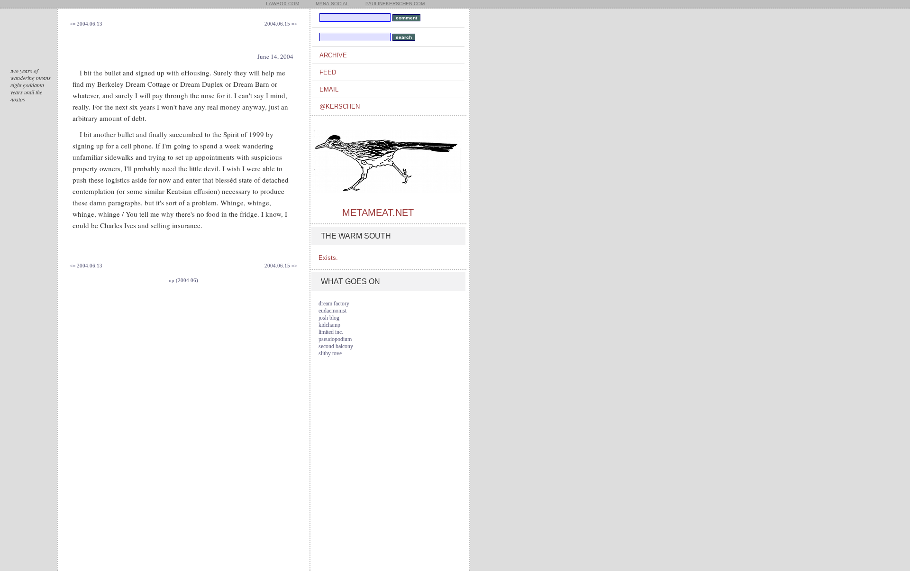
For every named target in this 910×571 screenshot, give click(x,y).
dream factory (333, 303)
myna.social (332, 3)
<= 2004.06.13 (86, 24)
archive (333, 55)
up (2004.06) (183, 280)
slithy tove (330, 353)
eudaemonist (332, 310)
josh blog (328, 317)
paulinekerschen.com (395, 3)
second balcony (335, 346)
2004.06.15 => (280, 24)
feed (327, 72)
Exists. (328, 257)
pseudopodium (335, 339)
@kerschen (339, 106)
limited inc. (330, 332)
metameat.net (378, 212)
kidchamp (329, 325)
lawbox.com (282, 3)
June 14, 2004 (275, 56)
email (328, 89)
